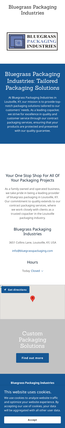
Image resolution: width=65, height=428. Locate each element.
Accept (32, 419)
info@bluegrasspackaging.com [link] (32, 251)
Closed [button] (35, 271)
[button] (41, 271)
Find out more (32, 358)
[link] (32, 13)
